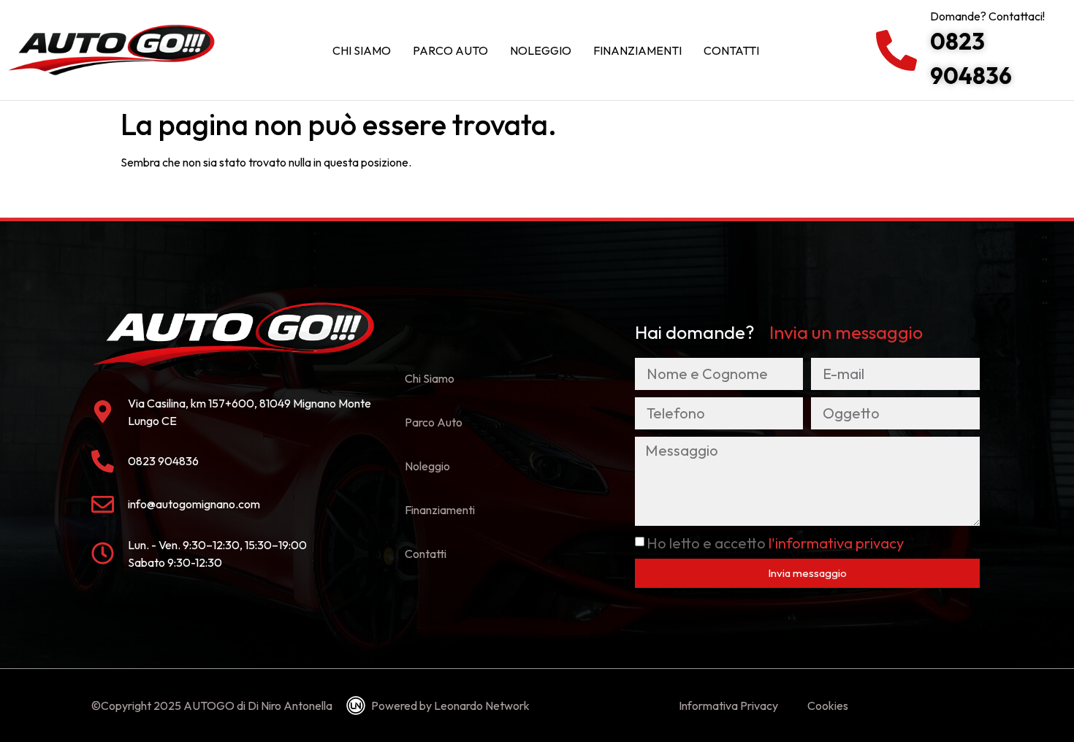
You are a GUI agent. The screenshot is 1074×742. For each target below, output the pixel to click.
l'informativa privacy (836, 544)
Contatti (731, 50)
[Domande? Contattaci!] (896, 50)
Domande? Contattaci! (987, 16)
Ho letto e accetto (775, 544)
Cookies (827, 705)
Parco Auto (450, 50)
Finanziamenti (637, 50)
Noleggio (540, 50)
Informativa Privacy (728, 705)
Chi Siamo (361, 50)
